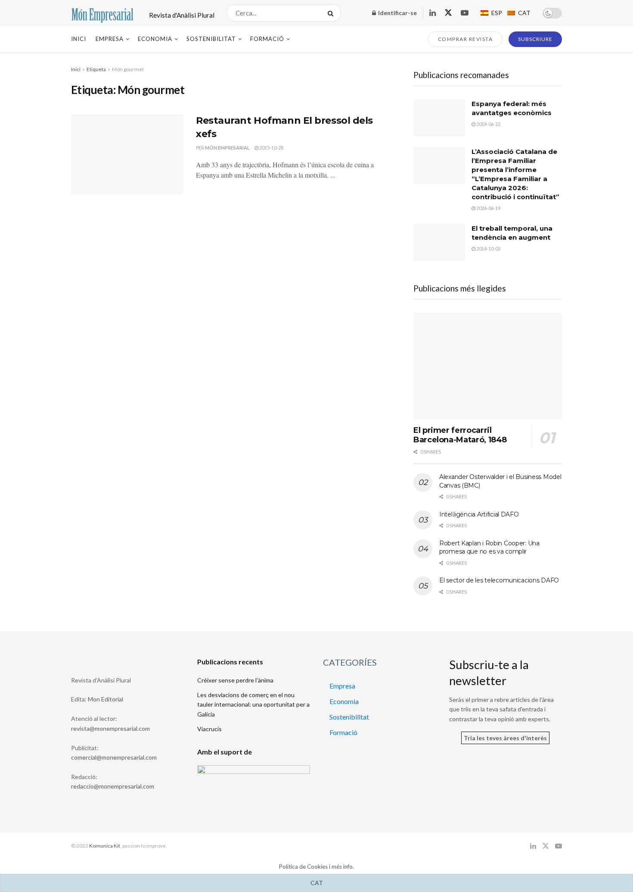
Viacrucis (209, 728)
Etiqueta (96, 69)
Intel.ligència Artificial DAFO (479, 514)
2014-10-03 (487, 248)
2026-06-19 (487, 208)
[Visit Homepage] (102, 13)
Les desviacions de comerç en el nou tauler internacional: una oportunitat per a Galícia (253, 704)
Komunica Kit (104, 845)
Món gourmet (128, 69)
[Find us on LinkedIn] (432, 13)
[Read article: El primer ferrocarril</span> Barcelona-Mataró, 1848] (487, 366)
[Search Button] (332, 13)
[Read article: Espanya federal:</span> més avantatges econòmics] (439, 117)
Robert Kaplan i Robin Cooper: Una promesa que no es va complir (489, 547)
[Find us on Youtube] (465, 13)
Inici (78, 38)
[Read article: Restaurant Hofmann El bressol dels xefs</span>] (127, 154)
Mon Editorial (105, 699)
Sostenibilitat (211, 38)
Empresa (110, 38)
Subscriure (535, 39)
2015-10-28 (270, 147)
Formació (267, 38)
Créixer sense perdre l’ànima (235, 680)
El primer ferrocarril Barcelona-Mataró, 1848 (460, 435)
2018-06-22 (487, 124)
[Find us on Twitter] (448, 13)
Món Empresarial (227, 147)
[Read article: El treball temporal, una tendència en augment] (439, 242)
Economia (155, 38)
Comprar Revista (465, 39)
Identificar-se (397, 12)
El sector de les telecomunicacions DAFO (499, 580)
